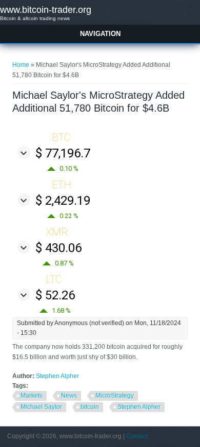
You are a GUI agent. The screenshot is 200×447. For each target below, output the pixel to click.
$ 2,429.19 (62, 200)
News (69, 395)
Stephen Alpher (57, 376)
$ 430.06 (58, 248)
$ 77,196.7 (62, 153)
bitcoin (90, 406)
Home (20, 64)
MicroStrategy (114, 395)
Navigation (100, 34)
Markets (32, 395)
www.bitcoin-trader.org (45, 9)
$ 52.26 (55, 295)
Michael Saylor (41, 406)
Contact (137, 436)
